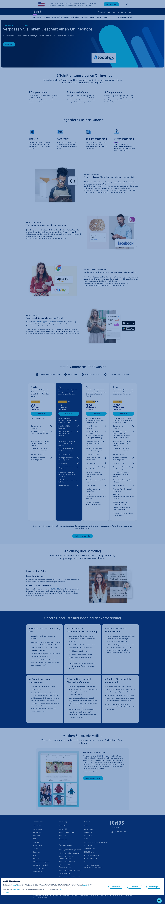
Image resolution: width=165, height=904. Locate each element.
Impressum (6, 892)
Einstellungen (15, 885)
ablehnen (68, 887)
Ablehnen (134, 887)
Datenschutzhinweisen (28, 887)
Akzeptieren (16, 889)
